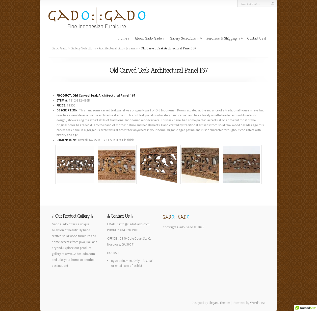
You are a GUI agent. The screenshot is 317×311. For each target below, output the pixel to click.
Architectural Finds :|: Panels (118, 48)
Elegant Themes (219, 303)
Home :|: (124, 38)
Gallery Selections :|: (184, 38)
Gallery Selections (83, 48)
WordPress (257, 303)
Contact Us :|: (256, 38)
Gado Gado (60, 48)
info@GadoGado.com (134, 224)
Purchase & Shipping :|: (223, 38)
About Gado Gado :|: (150, 38)
